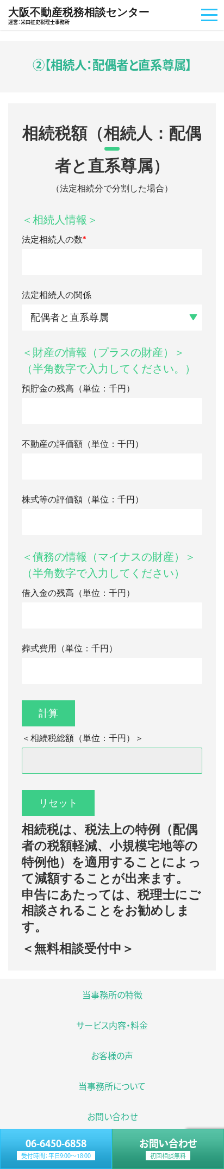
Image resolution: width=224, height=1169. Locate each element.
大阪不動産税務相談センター (79, 15)
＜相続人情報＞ (60, 219)
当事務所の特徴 (112, 994)
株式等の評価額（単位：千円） (83, 499)
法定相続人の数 (54, 239)
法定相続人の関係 (56, 295)
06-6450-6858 (56, 1149)
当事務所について (112, 1085)
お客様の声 (112, 1055)
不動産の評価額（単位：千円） (83, 444)
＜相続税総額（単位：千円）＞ (83, 738)
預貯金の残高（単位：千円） (78, 388)
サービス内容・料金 (112, 1024)
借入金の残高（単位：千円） (78, 593)
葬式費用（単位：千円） (69, 648)
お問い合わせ (168, 1149)
